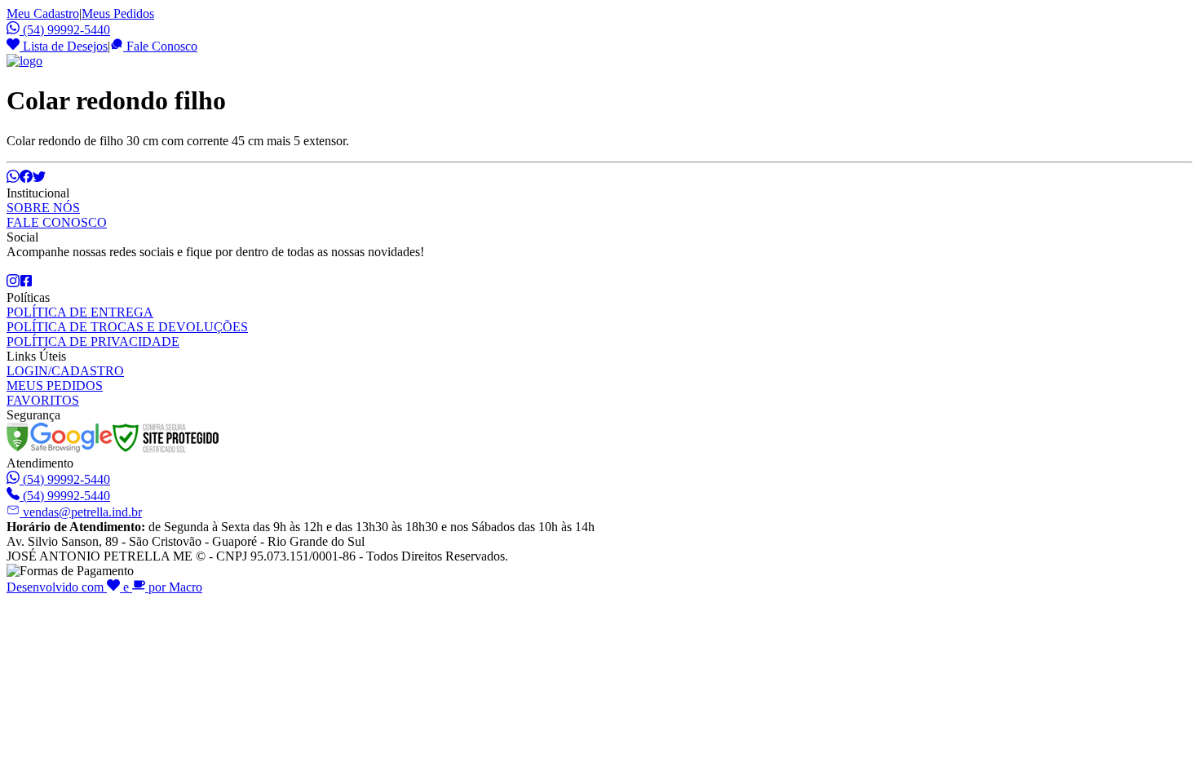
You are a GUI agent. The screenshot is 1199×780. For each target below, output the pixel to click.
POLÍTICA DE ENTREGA (80, 312)
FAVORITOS (43, 400)
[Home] (24, 61)
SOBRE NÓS (43, 208)
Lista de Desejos (64, 46)
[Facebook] (26, 283)
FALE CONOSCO (57, 222)
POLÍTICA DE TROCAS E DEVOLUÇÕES (127, 327)
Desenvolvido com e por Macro (104, 587)
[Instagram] (13, 283)
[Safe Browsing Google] (60, 448)
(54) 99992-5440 (66, 30)
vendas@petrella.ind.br (82, 512)
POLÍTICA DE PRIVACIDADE (93, 341)
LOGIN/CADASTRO (65, 371)
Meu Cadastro (43, 13)
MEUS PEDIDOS (55, 385)
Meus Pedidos (118, 13)
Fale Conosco (160, 46)
